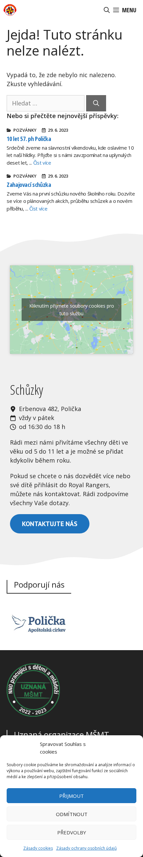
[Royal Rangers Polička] (10, 10)
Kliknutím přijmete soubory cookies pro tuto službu (71, 310)
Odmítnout (71, 814)
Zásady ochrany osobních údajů (86, 848)
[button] (106, 10)
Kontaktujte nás (49, 523)
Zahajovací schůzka (29, 185)
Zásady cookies (38, 848)
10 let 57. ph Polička (29, 139)
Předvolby (71, 832)
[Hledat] (96, 103)
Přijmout (71, 795)
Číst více (42, 162)
